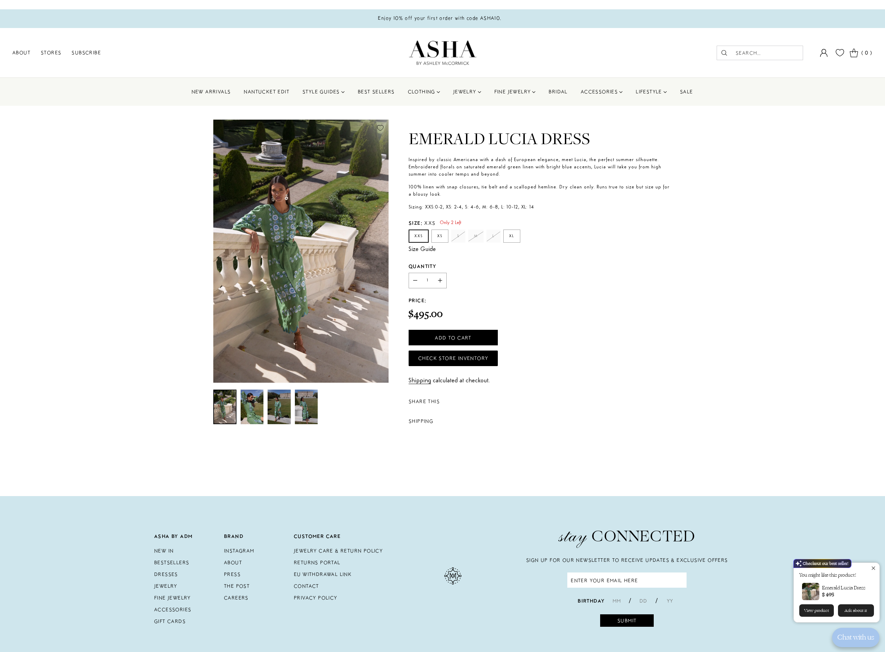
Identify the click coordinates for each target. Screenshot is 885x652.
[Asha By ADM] (442, 52)
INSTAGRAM (239, 550)
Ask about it (856, 610)
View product (816, 610)
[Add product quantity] (440, 280)
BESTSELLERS (171, 562)
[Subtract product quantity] (415, 280)
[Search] (724, 53)
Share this (424, 401)
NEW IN (164, 550)
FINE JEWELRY (172, 597)
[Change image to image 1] (224, 407)
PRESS (232, 574)
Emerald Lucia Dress (843, 588)
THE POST (237, 586)
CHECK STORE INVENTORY (453, 358)
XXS (418, 236)
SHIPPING (421, 421)
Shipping (420, 381)
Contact (306, 586)
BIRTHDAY (591, 601)
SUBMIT (626, 620)
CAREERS (236, 597)
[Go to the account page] (823, 52)
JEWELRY (165, 586)
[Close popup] (873, 569)
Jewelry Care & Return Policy (338, 550)
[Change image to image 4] (306, 407)
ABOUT (233, 562)
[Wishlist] (839, 53)
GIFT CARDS (170, 621)
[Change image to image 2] (252, 407)
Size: (422, 223)
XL (511, 236)
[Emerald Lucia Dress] (301, 251)
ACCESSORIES (172, 609)
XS (439, 236)
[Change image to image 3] (279, 407)
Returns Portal (317, 562)
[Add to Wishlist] (380, 128)
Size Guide (422, 249)
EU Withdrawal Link (323, 574)
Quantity (422, 266)
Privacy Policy (315, 597)
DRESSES (166, 574)
